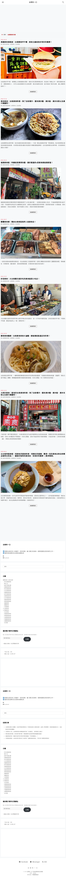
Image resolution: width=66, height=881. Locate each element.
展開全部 (5, 580)
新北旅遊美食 (7, 588)
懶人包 (6, 583)
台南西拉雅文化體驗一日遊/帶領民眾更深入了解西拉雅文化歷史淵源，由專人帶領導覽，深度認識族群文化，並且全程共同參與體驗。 (33, 728)
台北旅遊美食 (7, 590)
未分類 (6, 622)
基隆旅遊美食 (7, 587)
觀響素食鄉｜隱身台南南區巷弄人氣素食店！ (18, 222)
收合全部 (11, 580)
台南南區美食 (5, 224)
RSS (45, 862)
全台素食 (17, 44)
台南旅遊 (6, 606)
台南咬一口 (33, 2)
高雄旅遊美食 (7, 613)
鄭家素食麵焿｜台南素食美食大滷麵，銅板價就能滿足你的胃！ (25, 336)
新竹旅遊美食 (7, 594)
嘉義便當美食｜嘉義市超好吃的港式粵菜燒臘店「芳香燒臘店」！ (22, 736)
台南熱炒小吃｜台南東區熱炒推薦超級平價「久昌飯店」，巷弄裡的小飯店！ (24, 731)
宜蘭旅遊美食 (7, 621)
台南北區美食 (5, 44)
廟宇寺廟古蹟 (7, 585)
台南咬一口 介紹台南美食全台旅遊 (35, 871)
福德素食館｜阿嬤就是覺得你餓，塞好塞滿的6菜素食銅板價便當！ (27, 163)
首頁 (5, 34)
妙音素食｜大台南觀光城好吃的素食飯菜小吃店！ (20, 279)
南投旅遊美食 (7, 599)
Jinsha (34, 873)
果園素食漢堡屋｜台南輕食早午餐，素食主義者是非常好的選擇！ (26, 42)
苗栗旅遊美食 (7, 596)
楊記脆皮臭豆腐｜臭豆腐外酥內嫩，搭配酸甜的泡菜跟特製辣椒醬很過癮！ (24, 733)
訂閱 (27, 639)
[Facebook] (3, 556)
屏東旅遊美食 (7, 615)
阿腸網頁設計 (35, 874)
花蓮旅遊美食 (7, 619)
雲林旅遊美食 (7, 601)
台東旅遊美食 (7, 617)
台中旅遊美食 (7, 597)
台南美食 (12, 44)
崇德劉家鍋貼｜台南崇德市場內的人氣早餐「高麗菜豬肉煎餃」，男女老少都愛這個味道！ (28, 738)
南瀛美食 (6, 610)
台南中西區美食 (6, 105)
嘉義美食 (6, 604)
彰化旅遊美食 (7, 581)
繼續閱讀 (33, 91)
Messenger (36, 862)
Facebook (6, 557)
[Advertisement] (33, 18)
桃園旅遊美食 (7, 592)
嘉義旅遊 (6, 603)
